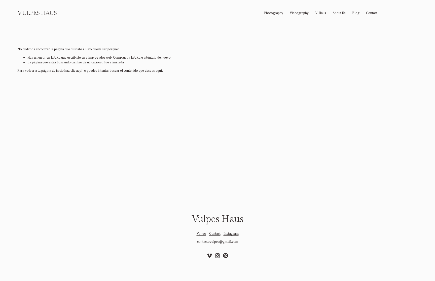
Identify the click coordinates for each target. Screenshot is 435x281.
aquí (159, 70)
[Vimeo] (209, 255)
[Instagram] (217, 255)
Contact (371, 13)
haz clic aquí (73, 70)
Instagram (231, 233)
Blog (355, 13)
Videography (299, 13)
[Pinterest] (225, 255)
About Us (339, 13)
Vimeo (201, 233)
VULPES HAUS (37, 13)
